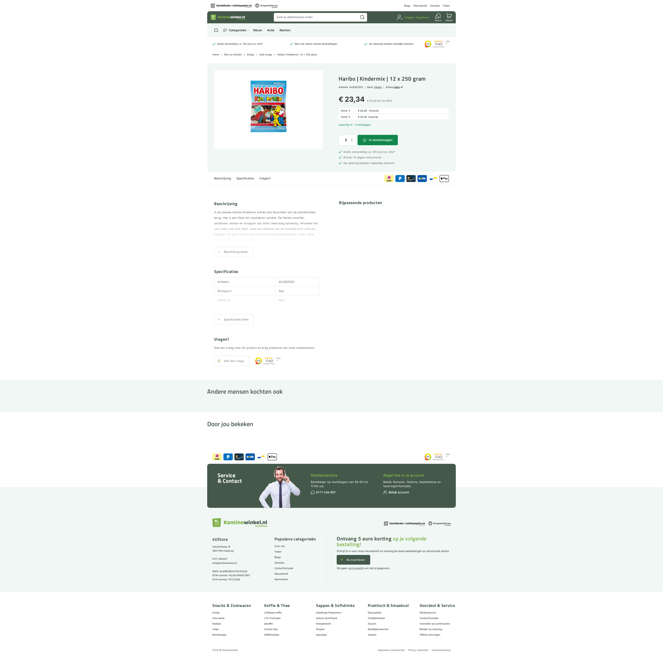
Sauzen (372, 623)
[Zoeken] (362, 17)
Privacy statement (418, 650)
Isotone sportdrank (326, 618)
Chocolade (218, 618)
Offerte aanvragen (430, 634)
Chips (215, 629)
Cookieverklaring (441, 650)
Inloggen (409, 17)
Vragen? (265, 178)
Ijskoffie (268, 623)
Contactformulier (284, 568)
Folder (446, 5)
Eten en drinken (233, 54)
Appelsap (321, 634)
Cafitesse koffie (273, 612)
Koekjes (216, 623)
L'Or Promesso (272, 618)
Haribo (378, 87)
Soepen (372, 634)
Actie (270, 30)
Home (215, 54)
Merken (285, 30)
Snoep (250, 54)
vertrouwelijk (356, 568)
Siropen (320, 629)
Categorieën (237, 30)
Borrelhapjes (219, 634)
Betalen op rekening (431, 629)
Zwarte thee (271, 629)
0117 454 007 (326, 492)
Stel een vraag (234, 361)
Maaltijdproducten (378, 629)
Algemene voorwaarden (391, 650)
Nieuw (257, 30)
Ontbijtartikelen (376, 618)
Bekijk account (399, 492)
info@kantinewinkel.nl (224, 563)
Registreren (422, 17)
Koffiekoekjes (271, 634)
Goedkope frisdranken (328, 612)
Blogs (407, 5)
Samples (435, 5)
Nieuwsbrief (420, 5)
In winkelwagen (380, 140)
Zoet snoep (265, 54)
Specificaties (245, 178)
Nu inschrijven (356, 560)
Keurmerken (281, 579)
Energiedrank (323, 623)
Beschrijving (222, 178)
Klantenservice (324, 475)
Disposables (374, 612)
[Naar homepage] (216, 30)
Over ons (280, 546)
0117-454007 (219, 558)
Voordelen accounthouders (435, 623)
